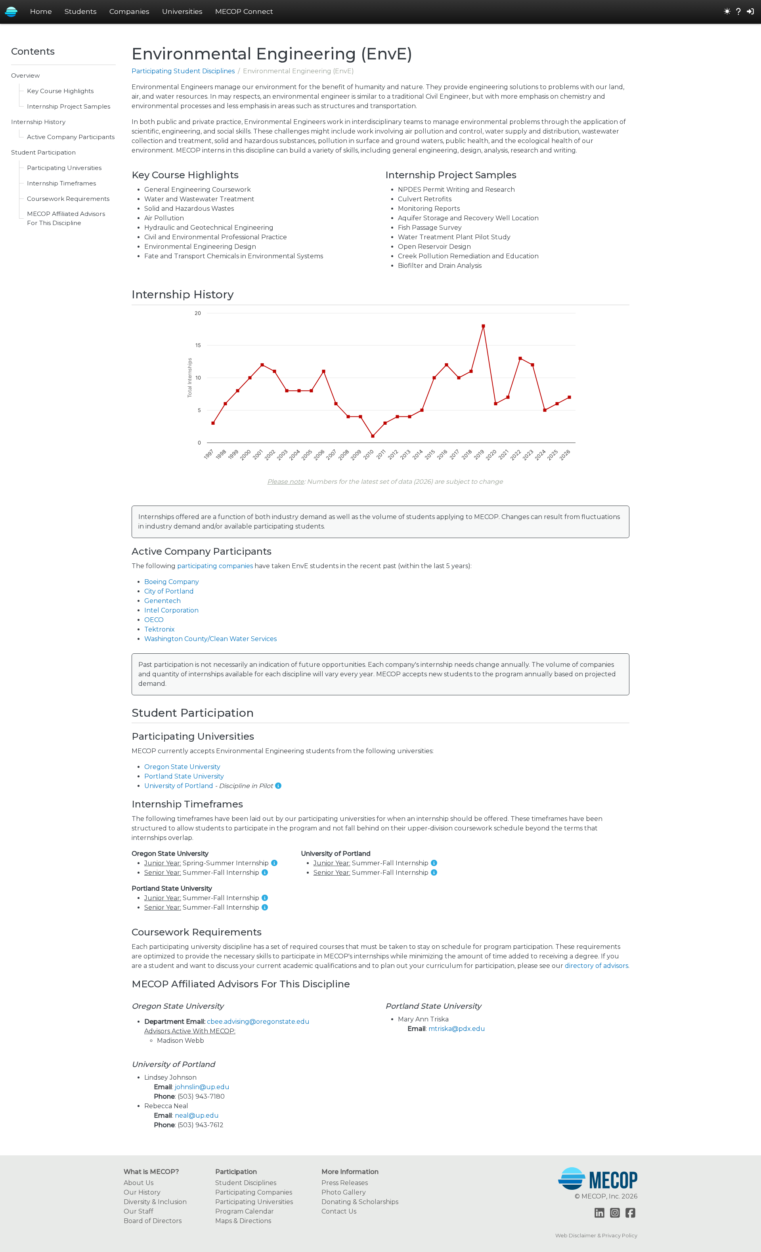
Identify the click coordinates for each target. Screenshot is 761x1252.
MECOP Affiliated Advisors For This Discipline (66, 218)
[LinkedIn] (599, 1212)
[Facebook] (630, 1212)
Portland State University (184, 776)
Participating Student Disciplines (183, 71)
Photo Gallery (343, 1192)
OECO (154, 620)
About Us (138, 1183)
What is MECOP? (151, 1172)
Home (41, 11)
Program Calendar (244, 1211)
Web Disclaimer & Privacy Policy (596, 1236)
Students (81, 11)
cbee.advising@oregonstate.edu (258, 1021)
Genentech (162, 601)
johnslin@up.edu (202, 1087)
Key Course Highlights (60, 91)
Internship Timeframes (61, 183)
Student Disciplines (245, 1183)
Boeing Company (171, 582)
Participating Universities (64, 168)
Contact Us (338, 1211)
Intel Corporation (171, 610)
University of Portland (178, 786)
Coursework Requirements (68, 198)
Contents (33, 51)
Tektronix (159, 629)
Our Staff (138, 1211)
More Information (350, 1172)
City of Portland (169, 591)
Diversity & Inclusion (155, 1202)
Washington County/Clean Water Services (210, 639)
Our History (142, 1192)
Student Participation (43, 152)
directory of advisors (596, 966)
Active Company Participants (71, 137)
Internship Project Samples (68, 106)
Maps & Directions (243, 1221)
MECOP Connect (244, 11)
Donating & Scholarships (359, 1202)
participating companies (215, 566)
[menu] (727, 12)
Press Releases (344, 1183)
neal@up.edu (197, 1115)
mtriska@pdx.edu (456, 1029)
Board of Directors (153, 1221)
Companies (129, 11)
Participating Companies (253, 1192)
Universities (182, 11)
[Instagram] (615, 1212)
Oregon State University (182, 767)
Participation (236, 1172)
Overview (25, 75)
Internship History (38, 122)
